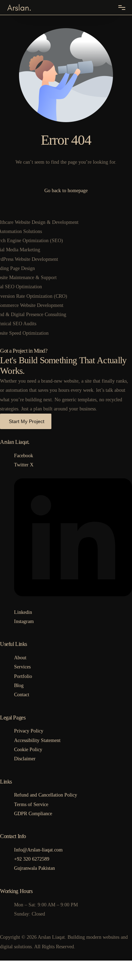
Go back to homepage (66, 190)
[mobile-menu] (121, 7)
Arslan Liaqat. (15, 442)
